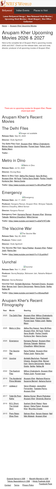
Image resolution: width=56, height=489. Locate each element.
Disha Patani (35, 406)
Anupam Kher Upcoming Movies (23, 25)
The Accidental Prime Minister (15, 379)
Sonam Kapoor (42, 413)
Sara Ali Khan (41, 175)
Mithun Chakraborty (41, 143)
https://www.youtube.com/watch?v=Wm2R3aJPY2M (30, 185)
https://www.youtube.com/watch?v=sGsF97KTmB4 (29, 221)
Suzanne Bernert (31, 381)
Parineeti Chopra (39, 283)
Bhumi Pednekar (43, 396)
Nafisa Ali (6, 289)
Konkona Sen (7, 181)
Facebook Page (45, 483)
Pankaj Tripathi (46, 178)
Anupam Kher (26, 143)
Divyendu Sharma (43, 398)
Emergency (14, 340)
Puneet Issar (34, 146)
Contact (8, 485)
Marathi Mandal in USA (38, 478)
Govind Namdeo (20, 146)
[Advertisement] (28, 79)
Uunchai (12, 358)
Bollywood (7, 10)
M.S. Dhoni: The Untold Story (14, 406)
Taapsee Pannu (40, 388)
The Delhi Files (15, 315)
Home (4, 25)
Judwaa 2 (13, 386)
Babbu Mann (7, 149)
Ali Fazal (17, 178)
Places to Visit (41, 10)
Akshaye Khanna (43, 378)
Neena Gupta (19, 181)
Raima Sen (11, 250)
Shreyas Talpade (31, 343)
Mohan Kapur (7, 146)
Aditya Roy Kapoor (27, 175)
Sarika (49, 286)
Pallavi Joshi (45, 146)
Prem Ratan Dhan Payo (14, 414)
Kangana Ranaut (25, 214)
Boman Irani (12, 286)
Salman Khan (29, 413)
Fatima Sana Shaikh (30, 178)
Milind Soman (32, 217)
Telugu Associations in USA (18, 481)
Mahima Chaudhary (18, 217)
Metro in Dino (14, 328)
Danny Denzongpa (25, 286)
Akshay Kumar (30, 396)
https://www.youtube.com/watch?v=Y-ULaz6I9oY (28, 254)
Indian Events (22, 10)
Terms (16, 485)
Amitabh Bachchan (23, 283)
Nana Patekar (28, 247)
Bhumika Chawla (35, 408)
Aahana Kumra (45, 381)
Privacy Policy (28, 485)
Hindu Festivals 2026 (41, 481)
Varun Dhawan (30, 386)
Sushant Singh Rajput (33, 403)
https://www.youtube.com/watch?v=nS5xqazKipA (28, 293)
